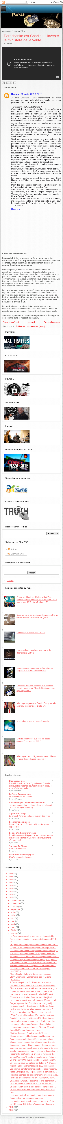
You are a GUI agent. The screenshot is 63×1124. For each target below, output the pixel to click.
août (13, 912)
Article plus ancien (52, 322)
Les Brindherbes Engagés (21, 854)
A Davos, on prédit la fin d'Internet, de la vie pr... (31, 982)
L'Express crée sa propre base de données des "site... (34, 944)
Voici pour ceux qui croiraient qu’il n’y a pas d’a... (31, 1084)
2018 (11, 888)
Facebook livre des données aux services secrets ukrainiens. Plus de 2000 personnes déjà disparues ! (36, 688)
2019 (11, 885)
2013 (11, 1110)
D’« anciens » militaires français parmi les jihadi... (32, 997)
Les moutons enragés (19, 822)
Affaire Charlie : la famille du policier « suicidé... (31, 974)
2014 (11, 1107)
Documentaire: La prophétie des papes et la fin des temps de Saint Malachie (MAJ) (37, 616)
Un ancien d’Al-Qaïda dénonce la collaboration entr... (33, 1060)
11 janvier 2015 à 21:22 (31, 94)
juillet (13, 915)
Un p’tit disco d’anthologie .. (21, 857)
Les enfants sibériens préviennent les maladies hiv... (33, 1024)
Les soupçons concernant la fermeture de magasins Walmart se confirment (35, 669)
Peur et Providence (17, 849)
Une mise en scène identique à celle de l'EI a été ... (33, 994)
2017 (11, 891)
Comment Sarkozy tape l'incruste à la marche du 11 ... (34, 1048)
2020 (11, 882)
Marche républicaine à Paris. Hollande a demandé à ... (34, 1051)
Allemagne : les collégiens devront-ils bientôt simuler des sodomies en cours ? (36, 757)
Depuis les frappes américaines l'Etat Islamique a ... (33, 1018)
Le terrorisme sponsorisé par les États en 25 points (32, 1027)
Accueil (31, 322)
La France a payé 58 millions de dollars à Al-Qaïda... (33, 1063)
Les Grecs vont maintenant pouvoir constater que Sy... (34, 950)
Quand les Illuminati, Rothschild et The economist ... (33, 1081)
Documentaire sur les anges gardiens (26, 1098)
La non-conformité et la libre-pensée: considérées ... (33, 1087)
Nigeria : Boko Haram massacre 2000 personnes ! (32, 1066)
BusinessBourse (17, 781)
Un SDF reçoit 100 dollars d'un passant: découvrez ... (33, 1104)
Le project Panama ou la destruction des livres (29, 816)
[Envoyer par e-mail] (3, 82)
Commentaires (17, 554)
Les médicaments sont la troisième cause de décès (33, 985)
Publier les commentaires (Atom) (30, 326)
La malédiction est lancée (20, 797)
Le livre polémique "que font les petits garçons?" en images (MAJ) (33, 740)
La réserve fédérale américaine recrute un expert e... (33, 1095)
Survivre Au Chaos (18, 846)
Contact (10, 580)
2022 (11, 876)
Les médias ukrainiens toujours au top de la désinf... (33, 1101)
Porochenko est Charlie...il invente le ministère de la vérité (31, 38)
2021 (11, 879)
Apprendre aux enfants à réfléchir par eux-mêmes (32, 1039)
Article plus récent (11, 322)
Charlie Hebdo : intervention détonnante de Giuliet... (33, 1042)
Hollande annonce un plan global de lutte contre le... (33, 965)
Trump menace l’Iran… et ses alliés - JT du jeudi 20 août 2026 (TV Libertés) (30, 806)
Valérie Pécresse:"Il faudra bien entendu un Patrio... (33, 1057)
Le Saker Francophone (20, 794)
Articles (13, 549)
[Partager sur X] (10, 82)
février (14, 930)
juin (13, 918)
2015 (11, 897)
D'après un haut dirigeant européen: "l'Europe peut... (33, 948)
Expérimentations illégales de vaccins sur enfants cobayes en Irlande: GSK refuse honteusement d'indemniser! (31, 837)
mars (13, 927)
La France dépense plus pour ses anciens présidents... (34, 936)
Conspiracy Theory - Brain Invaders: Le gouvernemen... (34, 1045)
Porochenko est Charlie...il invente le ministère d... (32, 1054)
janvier (14, 933)
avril (13, 924)
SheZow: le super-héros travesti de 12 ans (28, 1033)
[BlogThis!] (7, 82)
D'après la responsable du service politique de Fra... (33, 1036)
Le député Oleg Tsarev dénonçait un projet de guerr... (33, 959)
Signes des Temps (18, 813)
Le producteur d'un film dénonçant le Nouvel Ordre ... (33, 1006)
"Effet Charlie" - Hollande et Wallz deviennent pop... (33, 1015)
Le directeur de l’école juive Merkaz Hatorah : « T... (32, 1009)
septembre (16, 909)
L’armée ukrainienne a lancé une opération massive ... (33, 1021)
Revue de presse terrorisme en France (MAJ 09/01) (32, 1078)
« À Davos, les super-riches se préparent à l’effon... (33, 954)
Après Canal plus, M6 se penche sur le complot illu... (33, 1072)
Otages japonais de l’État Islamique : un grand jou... (33, 1003)
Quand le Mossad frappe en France (25, 1030)
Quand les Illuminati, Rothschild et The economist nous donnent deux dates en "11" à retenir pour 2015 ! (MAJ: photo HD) (37, 599)
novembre (15, 903)
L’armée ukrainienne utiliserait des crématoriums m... (33, 962)
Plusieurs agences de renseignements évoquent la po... (34, 1075)
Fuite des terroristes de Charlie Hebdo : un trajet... (32, 1012)
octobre (14, 906)
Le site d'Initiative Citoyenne (22, 833)
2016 (11, 894)
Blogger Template (22, 1117)
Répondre (15, 209)
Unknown (15, 94)
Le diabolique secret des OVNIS (31, 633)
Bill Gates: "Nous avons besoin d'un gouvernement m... (34, 956)
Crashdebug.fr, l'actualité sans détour (26, 803)
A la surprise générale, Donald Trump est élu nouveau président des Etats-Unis (36, 704)
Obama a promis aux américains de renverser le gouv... (34, 988)
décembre (15, 900)
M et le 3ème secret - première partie (33, 721)
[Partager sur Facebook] (14, 82)
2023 (11, 873)
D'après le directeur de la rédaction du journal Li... (32, 991)
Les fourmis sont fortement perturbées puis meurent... (33, 1069)
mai (13, 921)
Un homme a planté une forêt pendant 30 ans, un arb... (34, 1000)
